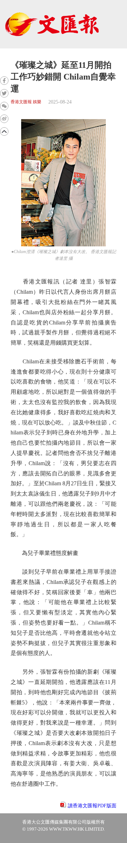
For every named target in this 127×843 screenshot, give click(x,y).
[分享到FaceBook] (4, 80)
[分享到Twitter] (4, 93)
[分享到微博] (4, 119)
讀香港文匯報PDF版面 (92, 805)
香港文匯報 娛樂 (26, 102)
